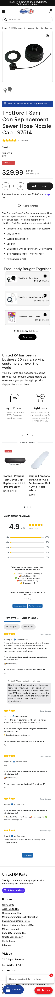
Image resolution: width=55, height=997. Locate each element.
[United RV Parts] (27, 11)
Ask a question (20, 606)
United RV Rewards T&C (14, 933)
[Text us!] (43, 991)
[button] (6, 186)
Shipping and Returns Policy (16, 920)
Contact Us (8, 904)
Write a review (35, 606)
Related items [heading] (27, 442)
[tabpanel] (27, 742)
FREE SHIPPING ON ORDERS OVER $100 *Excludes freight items (27, 3)
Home (4, 28)
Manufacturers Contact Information (20, 917)
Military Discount (10, 929)
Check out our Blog (12, 913)
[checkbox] (28, 627)
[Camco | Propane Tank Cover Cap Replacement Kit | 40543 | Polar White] (40, 460)
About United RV (10, 908)
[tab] (30, 618)
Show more (27, 855)
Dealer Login (8, 941)
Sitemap (6, 945)
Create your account (12, 936)
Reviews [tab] (12, 618)
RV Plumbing (17, 28)
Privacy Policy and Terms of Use (18, 925)
